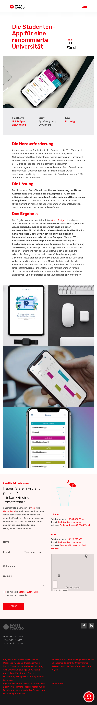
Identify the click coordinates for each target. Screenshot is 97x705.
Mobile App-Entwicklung (19, 123)
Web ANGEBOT (58, 683)
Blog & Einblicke (17, 693)
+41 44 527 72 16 (75, 519)
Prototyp (70, 121)
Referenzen (57, 666)
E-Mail (6, 552)
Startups (77, 659)
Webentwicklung (20, 659)
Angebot (7, 659)
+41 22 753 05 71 (75, 539)
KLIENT (69, 40)
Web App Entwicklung (26, 676)
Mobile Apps (69, 666)
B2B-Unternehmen (79, 663)
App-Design (58, 220)
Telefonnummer (32, 552)
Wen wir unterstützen (62, 659)
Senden (14, 606)
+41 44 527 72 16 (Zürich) (13, 636)
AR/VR (55, 670)
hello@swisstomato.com (69, 522)
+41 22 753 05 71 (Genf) (12, 640)
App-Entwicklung (11, 670)
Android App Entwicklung (15, 673)
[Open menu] (84, 6)
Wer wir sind (18, 683)
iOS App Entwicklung (30, 670)
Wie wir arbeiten (31, 683)
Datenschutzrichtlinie (29, 592)
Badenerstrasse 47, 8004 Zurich (75, 525)
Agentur (7, 683)
